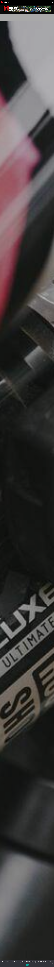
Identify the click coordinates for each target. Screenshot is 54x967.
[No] (52, 963)
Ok (27, 964)
